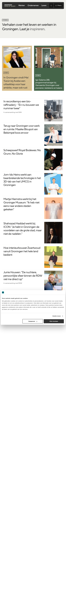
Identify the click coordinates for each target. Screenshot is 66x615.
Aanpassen (31, 321)
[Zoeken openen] (51, 5)
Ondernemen (33, 5)
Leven (43, 5)
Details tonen (57, 316)
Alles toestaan (54, 321)
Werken (21, 5)
